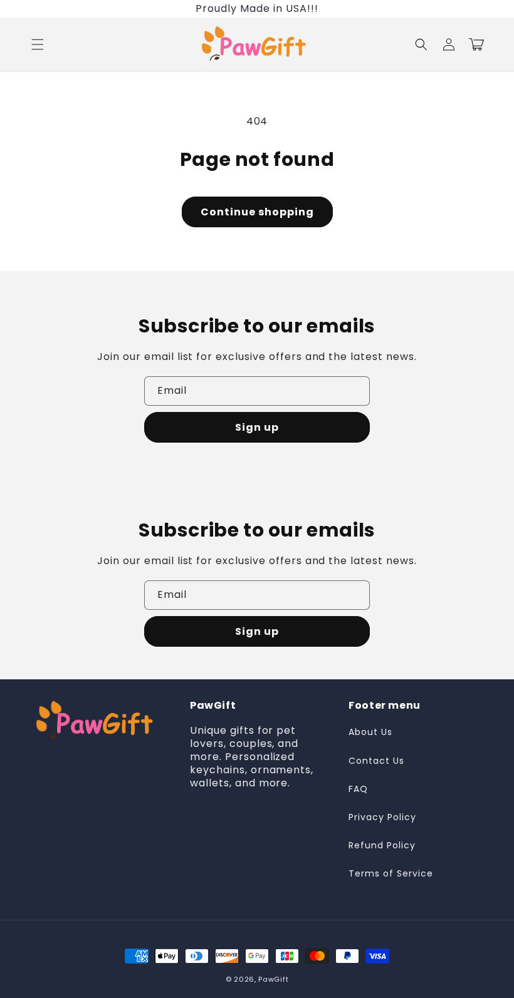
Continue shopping (257, 212)
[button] (37, 44)
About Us (370, 732)
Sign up (257, 427)
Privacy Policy (382, 817)
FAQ (358, 789)
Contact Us (376, 760)
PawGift (273, 979)
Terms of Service (391, 873)
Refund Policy (382, 845)
